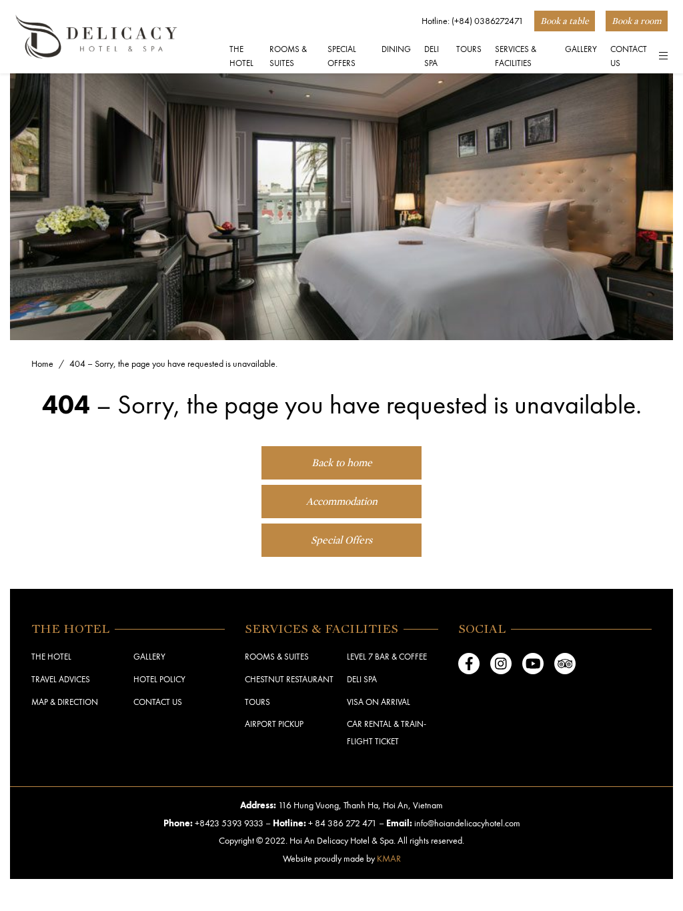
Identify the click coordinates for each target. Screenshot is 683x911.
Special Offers (341, 56)
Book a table (564, 21)
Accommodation (342, 502)
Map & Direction (64, 702)
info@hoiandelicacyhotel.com (467, 822)
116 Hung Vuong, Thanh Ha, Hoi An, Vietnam (360, 804)
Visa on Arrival (378, 702)
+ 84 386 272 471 (342, 822)
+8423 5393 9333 (229, 822)
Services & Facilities (515, 56)
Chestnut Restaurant (289, 679)
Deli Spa (431, 56)
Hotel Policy (159, 679)
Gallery (581, 49)
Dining (396, 49)
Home (42, 363)
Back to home (341, 463)
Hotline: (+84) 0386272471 (473, 20)
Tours (257, 702)
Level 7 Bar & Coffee (387, 656)
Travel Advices (60, 679)
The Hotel (241, 56)
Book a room (637, 21)
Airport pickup (274, 724)
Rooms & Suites (288, 56)
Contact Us (628, 56)
